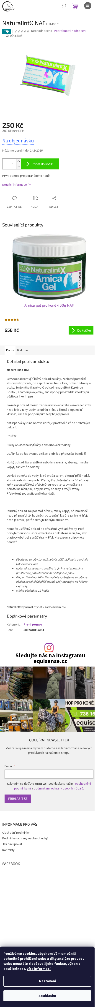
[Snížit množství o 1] (18, 166)
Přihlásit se (18, 798)
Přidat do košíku (43, 164)
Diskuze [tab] (22, 350)
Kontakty (8, 850)
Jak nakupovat (12, 844)
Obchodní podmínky (16, 832)
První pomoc (32, 624)
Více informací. (39, 968)
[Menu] (87, 5)
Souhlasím (47, 995)
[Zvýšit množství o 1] (18, 161)
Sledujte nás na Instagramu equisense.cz (50, 658)
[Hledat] (63, 5)
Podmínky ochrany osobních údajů (25, 838)
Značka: (14, 35)
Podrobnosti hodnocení (70, 31)
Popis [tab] (10, 350)
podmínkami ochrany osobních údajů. (59, 788)
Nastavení (47, 981)
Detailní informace (14, 184)
